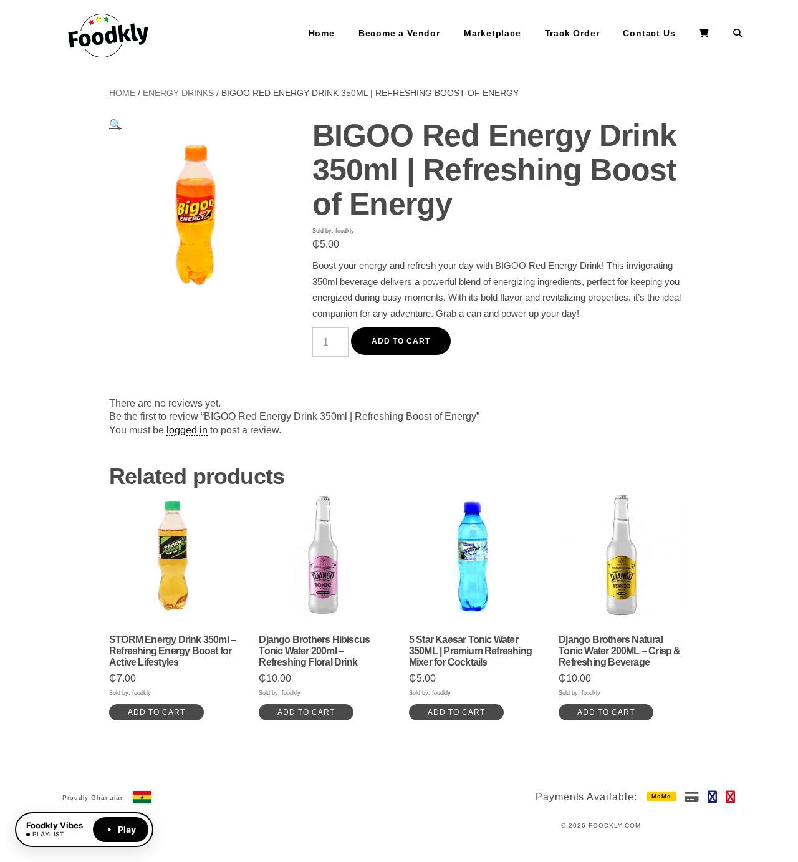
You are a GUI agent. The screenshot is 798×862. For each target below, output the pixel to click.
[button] (115, 124)
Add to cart (401, 341)
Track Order (572, 33)
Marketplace (492, 33)
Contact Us (649, 33)
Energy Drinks (178, 93)
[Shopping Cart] (704, 33)
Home (322, 33)
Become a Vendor (399, 33)
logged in (187, 430)
